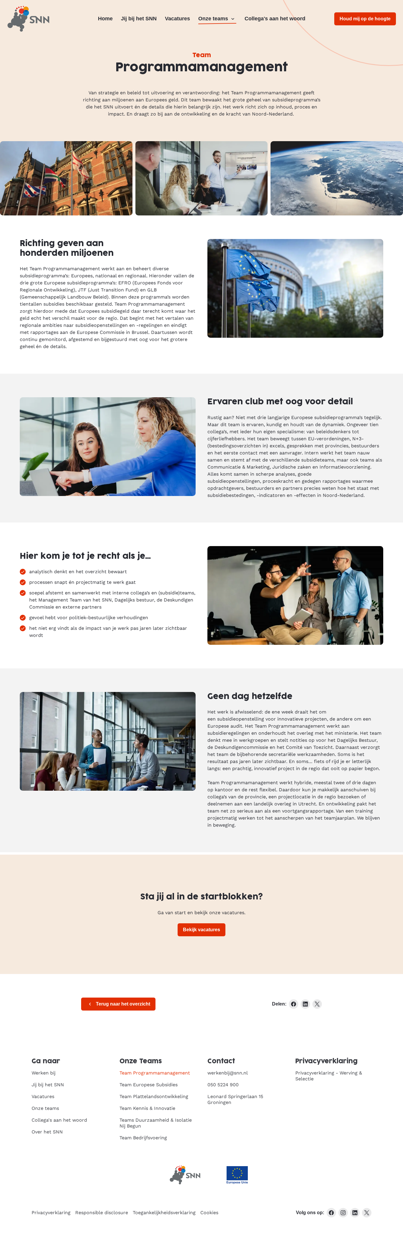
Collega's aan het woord (275, 19)
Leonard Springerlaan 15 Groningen (235, 1099)
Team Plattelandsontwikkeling (153, 1096)
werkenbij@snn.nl (227, 1073)
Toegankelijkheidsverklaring (164, 1212)
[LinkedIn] (355, 1212)
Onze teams (213, 19)
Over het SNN (47, 1132)
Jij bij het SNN (139, 19)
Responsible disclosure (101, 1212)
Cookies (209, 1212)
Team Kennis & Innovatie (147, 1108)
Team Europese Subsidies (148, 1084)
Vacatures (177, 19)
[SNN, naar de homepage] (28, 19)
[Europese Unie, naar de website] (237, 1175)
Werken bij (43, 1073)
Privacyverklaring (51, 1212)
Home (105, 19)
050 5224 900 (223, 1084)
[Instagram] (343, 1212)
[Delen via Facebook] (293, 1004)
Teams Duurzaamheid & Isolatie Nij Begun (155, 1123)
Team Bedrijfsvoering (143, 1138)
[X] (366, 1212)
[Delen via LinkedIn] (305, 1004)
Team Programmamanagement (154, 1073)
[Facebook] (331, 1212)
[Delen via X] (317, 1004)
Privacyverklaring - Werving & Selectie (328, 1076)
